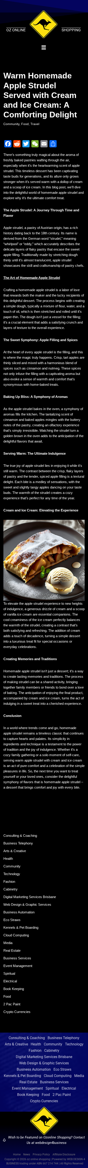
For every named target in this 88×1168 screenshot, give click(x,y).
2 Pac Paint (11, 1004)
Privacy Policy (41, 1154)
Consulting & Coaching (20, 835)
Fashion (9, 881)
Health (8, 858)
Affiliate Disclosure (64, 1154)
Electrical (10, 981)
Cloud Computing (16, 935)
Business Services (17, 958)
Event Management (17, 966)
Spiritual (9, 973)
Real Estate (12, 950)
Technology (11, 874)
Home (17, 1154)
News (26, 1154)
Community (11, 124)
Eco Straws (12, 920)
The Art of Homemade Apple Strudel (31, 278)
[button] (43, 47)
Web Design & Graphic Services (27, 904)
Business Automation (19, 912)
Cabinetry (10, 889)
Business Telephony (18, 843)
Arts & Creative (14, 851)
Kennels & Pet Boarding (20, 927)
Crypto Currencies (16, 1012)
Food (25, 124)
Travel (34, 124)
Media (7, 943)
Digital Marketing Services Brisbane (29, 897)
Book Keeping (13, 989)
